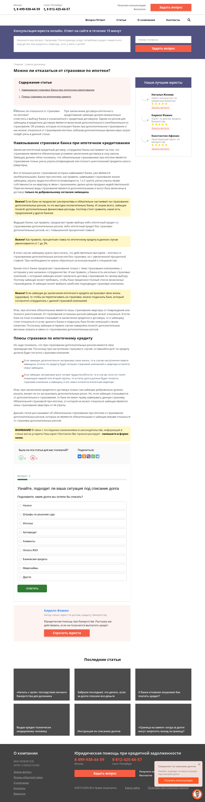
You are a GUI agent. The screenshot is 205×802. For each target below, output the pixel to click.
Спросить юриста (67, 633)
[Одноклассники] (84, 456)
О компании (146, 20)
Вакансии (19, 793)
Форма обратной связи (28, 777)
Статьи (121, 20)
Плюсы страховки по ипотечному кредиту (46, 96)
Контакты (173, 20)
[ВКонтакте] (80, 456)
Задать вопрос (171, 7)
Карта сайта (132, 788)
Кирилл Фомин (56, 610)
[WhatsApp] (93, 456)
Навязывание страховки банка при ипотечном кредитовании (58, 89)
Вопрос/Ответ (95, 20)
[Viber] (88, 456)
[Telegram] (97, 456)
